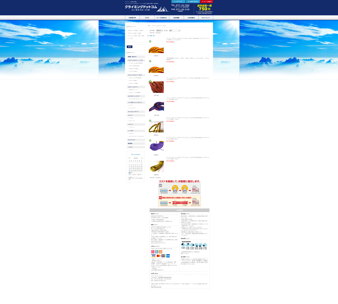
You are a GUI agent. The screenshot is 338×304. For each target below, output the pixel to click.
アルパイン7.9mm (133, 83)
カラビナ (131, 133)
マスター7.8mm (133, 80)
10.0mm (141, 30)
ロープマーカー (131, 139)
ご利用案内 (191, 17)
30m (139, 35)
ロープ (130, 105)
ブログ (147, 17)
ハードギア (130, 130)
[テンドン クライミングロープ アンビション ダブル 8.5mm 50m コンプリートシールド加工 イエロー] (156, 131)
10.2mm (136, 30)
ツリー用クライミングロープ (135, 102)
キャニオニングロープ (133, 111)
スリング (130, 115)
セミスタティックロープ (134, 96)
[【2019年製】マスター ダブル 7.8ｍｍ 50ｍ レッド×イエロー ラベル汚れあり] (156, 72)
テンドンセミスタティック (135, 99)
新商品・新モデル (132, 56)
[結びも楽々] (156, 112)
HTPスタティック (133, 89)
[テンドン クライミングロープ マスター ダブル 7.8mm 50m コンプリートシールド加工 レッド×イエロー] (156, 52)
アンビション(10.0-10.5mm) (136, 63)
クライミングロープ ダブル (135, 75)
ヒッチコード (132, 108)
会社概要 (176, 17)
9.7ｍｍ (130, 33)
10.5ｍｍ (130, 30)
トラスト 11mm (133, 71)
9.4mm (134, 33)
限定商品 (130, 143)
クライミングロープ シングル (135, 60)
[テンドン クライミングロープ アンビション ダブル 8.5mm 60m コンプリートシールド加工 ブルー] (156, 151)
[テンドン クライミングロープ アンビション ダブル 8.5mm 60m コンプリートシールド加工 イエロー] (156, 171)
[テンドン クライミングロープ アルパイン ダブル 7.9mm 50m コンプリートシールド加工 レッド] (156, 92)
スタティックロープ (133, 87)
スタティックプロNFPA (134, 92)
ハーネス (130, 147)
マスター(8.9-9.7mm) (134, 65)
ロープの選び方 (161, 17)
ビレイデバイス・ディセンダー (136, 136)
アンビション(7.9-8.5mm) (135, 77)
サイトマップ (206, 17)
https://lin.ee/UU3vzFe (156, 287)
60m (143, 35)
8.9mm (139, 33)
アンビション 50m (132, 35)
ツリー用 (130, 38)
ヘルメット (130, 124)
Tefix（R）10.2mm (133, 68)
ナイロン (131, 118)
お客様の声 (132, 17)
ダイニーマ (131, 120)
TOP (149, 25)
